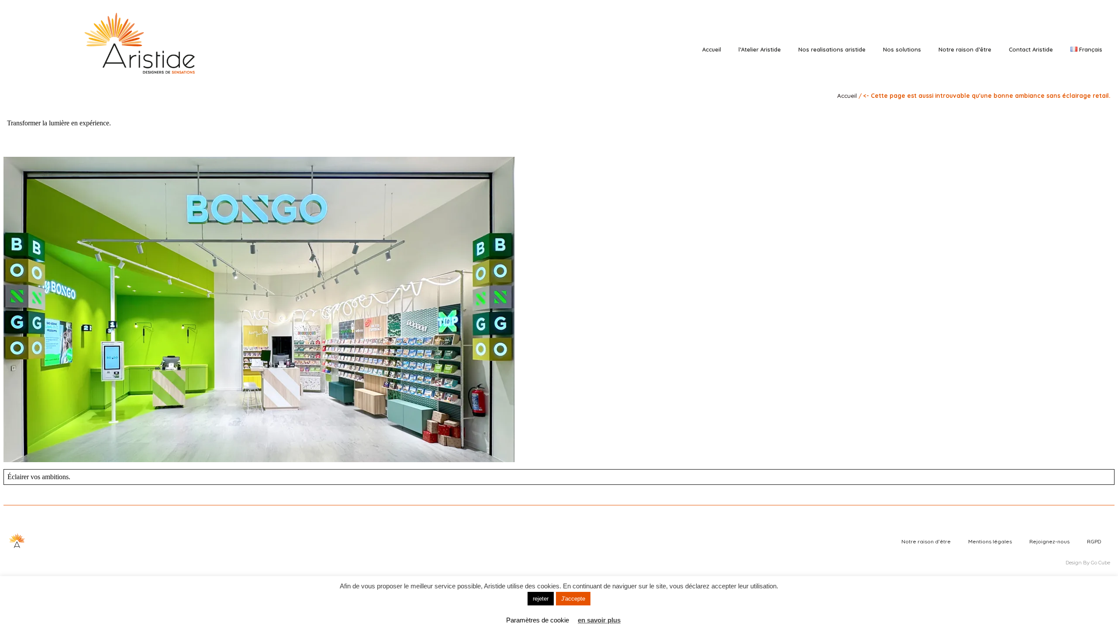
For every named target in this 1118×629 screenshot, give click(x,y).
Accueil (711, 49)
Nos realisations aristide (832, 49)
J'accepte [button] (573, 598)
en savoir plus (599, 620)
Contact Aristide (1031, 49)
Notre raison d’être (965, 49)
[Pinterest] (1065, 27)
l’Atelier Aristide (759, 49)
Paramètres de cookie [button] (537, 620)
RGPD (1094, 541)
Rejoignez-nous (1049, 541)
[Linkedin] (1053, 27)
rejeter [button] (541, 598)
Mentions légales (990, 541)
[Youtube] (1077, 27)
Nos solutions (902, 49)
